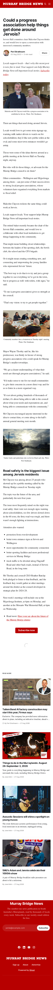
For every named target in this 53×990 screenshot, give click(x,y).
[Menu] (49, 4)
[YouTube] (29, 947)
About (25, 965)
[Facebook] (19, 947)
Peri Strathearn (18, 51)
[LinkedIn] (24, 947)
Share (44, 53)
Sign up (16, 965)
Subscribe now (26, 630)
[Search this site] (45, 4)
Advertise (36, 965)
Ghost (32, 970)
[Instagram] (34, 947)
